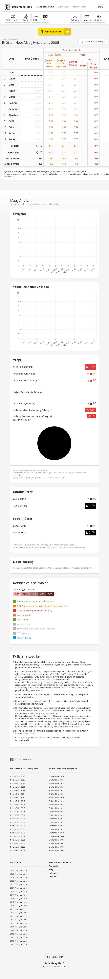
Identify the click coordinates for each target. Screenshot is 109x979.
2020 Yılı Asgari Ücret (18, 891)
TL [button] (44, 20)
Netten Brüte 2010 (17, 833)
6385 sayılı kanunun (24, 716)
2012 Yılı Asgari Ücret (18, 920)
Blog (51, 869)
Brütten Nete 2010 (56, 833)
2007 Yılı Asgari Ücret (18, 937)
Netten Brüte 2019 (17, 801)
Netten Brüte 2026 (17, 776)
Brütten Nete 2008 (56, 840)
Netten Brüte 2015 (17, 815)
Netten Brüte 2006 (17, 847)
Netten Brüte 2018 (17, 804)
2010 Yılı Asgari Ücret (18, 927)
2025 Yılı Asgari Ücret (18, 874)
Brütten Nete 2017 (56, 808)
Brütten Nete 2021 (56, 794)
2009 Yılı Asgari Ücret (18, 930)
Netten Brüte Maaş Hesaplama (24, 768)
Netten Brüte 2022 (17, 790)
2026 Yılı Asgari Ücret (18, 870)
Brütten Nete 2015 (56, 815)
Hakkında (53, 873)
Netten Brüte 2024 (17, 783)
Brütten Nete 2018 (56, 804)
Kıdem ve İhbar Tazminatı (60, 862)
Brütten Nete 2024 (56, 783)
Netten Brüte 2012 (17, 826)
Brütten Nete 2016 (56, 811)
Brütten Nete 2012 (56, 826)
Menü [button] (100, 7)
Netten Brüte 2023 (17, 787)
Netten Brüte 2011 (17, 829)
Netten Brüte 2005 (17, 850)
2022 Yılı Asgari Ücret (18, 884)
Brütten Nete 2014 (56, 819)
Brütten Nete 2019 (56, 801)
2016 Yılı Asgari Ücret (18, 905)
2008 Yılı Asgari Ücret (18, 934)
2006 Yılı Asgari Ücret (18, 941)
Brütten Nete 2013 (56, 822)
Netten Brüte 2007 (17, 843)
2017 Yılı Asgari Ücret (18, 902)
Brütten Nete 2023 (56, 787)
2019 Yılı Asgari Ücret (18, 895)
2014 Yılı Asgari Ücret (18, 913)
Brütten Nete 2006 (56, 847)
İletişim (52, 876)
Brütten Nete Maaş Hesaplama (63, 768)
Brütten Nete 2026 (56, 776)
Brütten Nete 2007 (56, 843)
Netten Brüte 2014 (17, 819)
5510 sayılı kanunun (24, 708)
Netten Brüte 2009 (17, 836)
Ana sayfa (53, 866)
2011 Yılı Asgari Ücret (18, 923)
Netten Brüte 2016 (17, 811)
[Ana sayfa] (12, 759)
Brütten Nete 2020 (56, 797)
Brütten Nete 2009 (56, 836)
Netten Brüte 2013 (17, 822)
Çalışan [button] (74, 20)
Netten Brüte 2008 (17, 840)
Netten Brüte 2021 (17, 794)
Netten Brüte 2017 (17, 808)
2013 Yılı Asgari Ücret (18, 916)
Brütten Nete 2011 (56, 829)
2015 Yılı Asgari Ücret (18, 909)
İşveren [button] (86, 20)
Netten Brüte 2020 (17, 797)
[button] (26, 18)
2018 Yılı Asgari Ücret (18, 898)
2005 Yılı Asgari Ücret (18, 944)
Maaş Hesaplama (45, 6)
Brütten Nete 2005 (56, 850)
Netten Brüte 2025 (17, 780)
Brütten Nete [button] (12, 20)
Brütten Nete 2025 (56, 780)
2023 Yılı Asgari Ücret (18, 881)
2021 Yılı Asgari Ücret (18, 888)
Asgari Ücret (63, 6)
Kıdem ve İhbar (79, 6)
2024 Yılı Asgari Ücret (18, 877)
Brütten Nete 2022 (56, 790)
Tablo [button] (35, 20)
